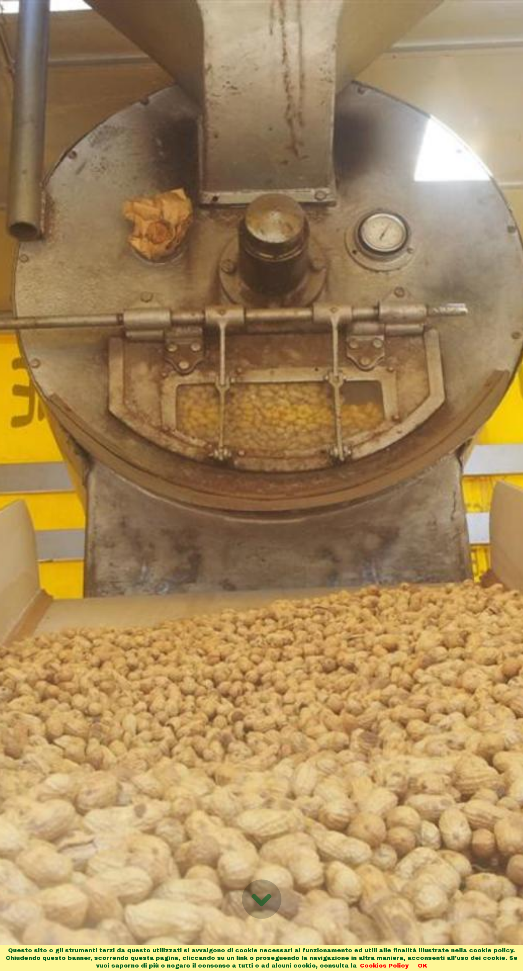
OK (422, 966)
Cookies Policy (384, 966)
